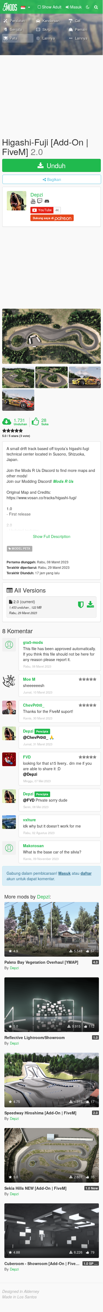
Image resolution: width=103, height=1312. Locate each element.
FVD (27, 757)
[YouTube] (33, 201)
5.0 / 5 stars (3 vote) (16, 435)
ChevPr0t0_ (33, 705)
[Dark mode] (87, 7)
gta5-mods (33, 642)
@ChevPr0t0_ (35, 737)
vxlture (29, 819)
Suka (44, 424)
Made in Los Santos (19, 1296)
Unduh (55, 165)
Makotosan (33, 845)
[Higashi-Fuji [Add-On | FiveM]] (51, 336)
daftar (86, 873)
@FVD (29, 800)
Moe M (29, 679)
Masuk (64, 873)
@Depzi (30, 774)
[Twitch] (40, 201)
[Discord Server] (47, 201)
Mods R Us (63, 481)
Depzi (36, 194)
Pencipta (42, 731)
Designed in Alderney (20, 1291)
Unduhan (20, 424)
